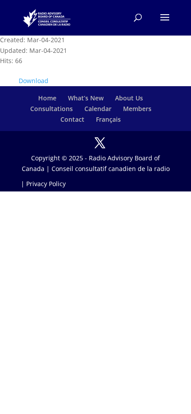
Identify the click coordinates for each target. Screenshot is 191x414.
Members (137, 108)
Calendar (97, 108)
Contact (72, 119)
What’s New (85, 98)
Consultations (51, 108)
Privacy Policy (46, 183)
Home (47, 98)
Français (108, 119)
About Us (129, 98)
